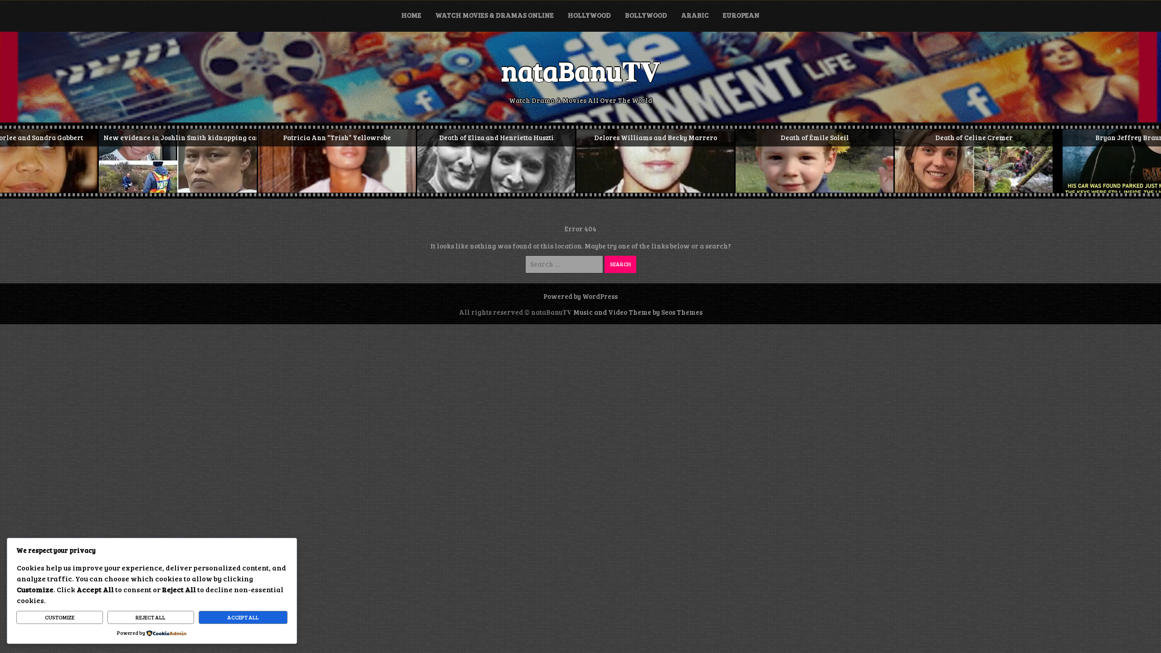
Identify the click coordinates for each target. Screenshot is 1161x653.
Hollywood (589, 14)
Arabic (695, 14)
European (741, 14)
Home (411, 14)
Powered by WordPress (580, 296)
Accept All (243, 617)
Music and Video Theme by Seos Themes (637, 312)
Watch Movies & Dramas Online (494, 14)
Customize (59, 617)
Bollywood (646, 14)
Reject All (151, 617)
